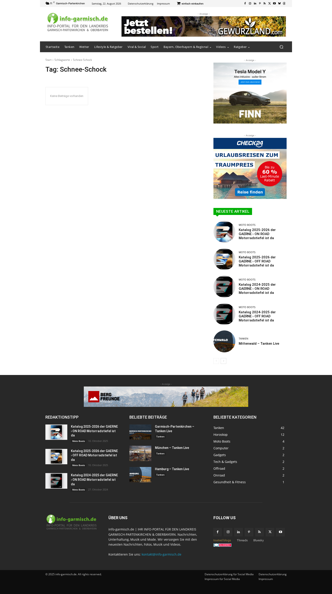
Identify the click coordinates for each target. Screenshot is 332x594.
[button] (281, 47)
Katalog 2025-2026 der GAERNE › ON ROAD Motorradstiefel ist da (257, 234)
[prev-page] (216, 361)
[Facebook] (245, 3)
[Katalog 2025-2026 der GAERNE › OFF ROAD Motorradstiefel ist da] (224, 259)
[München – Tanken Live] (140, 453)
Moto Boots (247, 225)
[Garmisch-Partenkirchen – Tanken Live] (140, 432)
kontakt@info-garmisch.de (161, 554)
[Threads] (284, 3)
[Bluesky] (279, 3)
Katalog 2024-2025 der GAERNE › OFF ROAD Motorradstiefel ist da (257, 316)
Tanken (243, 338)
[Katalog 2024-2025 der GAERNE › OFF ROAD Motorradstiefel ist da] (224, 314)
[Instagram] (250, 3)
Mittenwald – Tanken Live (259, 344)
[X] (269, 3)
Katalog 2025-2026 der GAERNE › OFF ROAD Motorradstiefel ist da (257, 261)
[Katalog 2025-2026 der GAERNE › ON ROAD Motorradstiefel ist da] (224, 232)
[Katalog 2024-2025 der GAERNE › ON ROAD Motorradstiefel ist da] (224, 286)
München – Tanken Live (172, 448)
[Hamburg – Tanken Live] (140, 474)
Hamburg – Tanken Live (172, 469)
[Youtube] (274, 3)
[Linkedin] (255, 3)
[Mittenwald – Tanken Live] (224, 341)
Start (48, 60)
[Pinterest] (259, 3)
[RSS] (264, 3)
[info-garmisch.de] (77, 22)
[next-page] (223, 361)
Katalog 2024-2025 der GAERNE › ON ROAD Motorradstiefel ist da (257, 289)
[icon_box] (190, 4)
